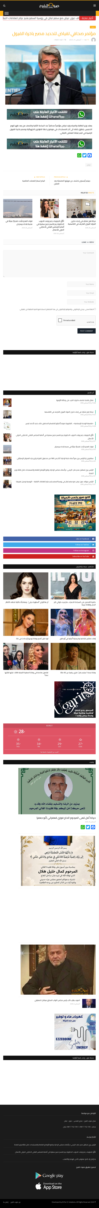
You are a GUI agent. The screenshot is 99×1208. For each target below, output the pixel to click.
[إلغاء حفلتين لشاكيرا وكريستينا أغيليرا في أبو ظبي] (73, 622)
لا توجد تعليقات (58, 39)
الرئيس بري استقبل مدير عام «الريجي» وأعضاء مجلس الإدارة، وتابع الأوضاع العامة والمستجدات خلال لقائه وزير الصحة (55, 1144)
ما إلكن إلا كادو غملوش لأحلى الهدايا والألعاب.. (79, 1159)
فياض (88, 165)
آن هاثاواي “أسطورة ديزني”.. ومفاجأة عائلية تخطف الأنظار (27, 602)
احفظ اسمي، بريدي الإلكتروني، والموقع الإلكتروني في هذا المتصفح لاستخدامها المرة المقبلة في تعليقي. (56, 309)
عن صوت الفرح (15, 1202)
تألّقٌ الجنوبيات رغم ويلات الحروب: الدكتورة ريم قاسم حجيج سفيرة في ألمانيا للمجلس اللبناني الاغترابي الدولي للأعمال (50, 225)
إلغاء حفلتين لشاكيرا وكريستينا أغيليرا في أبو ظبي (78, 638)
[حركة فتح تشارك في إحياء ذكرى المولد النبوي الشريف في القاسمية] (81, 208)
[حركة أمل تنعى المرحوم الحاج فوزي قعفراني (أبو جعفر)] (57, 791)
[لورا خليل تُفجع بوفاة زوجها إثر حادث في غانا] (25, 622)
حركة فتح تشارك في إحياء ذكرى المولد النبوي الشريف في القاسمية (82, 222)
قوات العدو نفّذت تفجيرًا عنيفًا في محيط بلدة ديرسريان (19, 222)
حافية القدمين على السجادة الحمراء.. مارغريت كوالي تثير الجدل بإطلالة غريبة (75, 603)
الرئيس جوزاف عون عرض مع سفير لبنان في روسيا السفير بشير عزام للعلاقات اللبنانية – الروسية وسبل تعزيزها (54, 481)
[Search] (4, 6)
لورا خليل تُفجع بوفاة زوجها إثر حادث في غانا (32, 638)
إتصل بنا (5, 1202)
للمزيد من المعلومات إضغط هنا (49, 752)
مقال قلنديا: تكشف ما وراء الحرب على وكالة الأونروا (74, 400)
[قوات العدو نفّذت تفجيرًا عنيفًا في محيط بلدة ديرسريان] (17, 208)
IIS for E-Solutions (69, 1202)
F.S (88, 39)
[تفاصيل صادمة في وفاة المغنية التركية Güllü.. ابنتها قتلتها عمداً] (25, 656)
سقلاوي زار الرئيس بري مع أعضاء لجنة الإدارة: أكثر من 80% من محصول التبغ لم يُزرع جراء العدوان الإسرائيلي (55, 458)
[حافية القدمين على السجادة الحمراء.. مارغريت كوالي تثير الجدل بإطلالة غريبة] (73, 585)
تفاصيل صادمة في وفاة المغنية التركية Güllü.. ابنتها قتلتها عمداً (26, 674)
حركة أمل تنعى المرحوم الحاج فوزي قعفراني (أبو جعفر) (66, 817)
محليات (93, 27)
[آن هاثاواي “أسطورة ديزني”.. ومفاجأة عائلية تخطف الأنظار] (25, 585)
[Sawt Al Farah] (49, 5)
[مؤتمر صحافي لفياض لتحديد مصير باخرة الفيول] (50, 104)
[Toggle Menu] (7, 13)
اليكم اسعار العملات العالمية (33, 181)
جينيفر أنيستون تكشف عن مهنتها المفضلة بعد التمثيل (72, 182)
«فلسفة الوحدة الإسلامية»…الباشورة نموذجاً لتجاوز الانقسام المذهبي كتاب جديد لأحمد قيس (59, 423)
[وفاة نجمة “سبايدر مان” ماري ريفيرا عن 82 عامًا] (73, 656)
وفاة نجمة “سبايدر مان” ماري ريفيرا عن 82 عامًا (78, 672)
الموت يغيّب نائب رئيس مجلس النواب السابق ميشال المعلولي (57, 1000)
